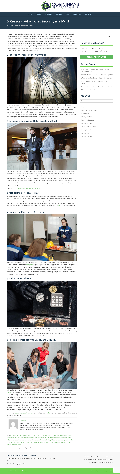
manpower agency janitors (42, 435)
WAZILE (111, 471)
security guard (47, 437)
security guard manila (65, 440)
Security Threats (86, 130)
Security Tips (85, 133)
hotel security (14, 435)
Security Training (86, 136)
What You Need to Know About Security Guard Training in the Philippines (96, 88)
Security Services (86, 123)
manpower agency (26, 435)
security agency (23, 437)
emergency (29, 265)
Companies (48, 14)
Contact (88, 14)
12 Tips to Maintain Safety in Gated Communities (96, 78)
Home (30, 14)
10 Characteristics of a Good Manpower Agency (96, 75)
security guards (45, 442)
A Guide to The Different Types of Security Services (94, 82)
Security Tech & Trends (88, 126)
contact (48, 413)
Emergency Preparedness (89, 110)
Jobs (67, 14)
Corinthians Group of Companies (20, 471)
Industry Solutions (86, 117)
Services (59, 14)
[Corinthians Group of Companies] (60, 6)
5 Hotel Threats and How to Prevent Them (26, 188)
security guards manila (58, 442)
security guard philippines (15, 442)
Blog (82, 107)
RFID (59, 205)
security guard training (31, 442)
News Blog (77, 14)
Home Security (85, 113)
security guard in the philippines (47, 440)
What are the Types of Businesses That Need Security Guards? (95, 70)
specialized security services (23, 413)
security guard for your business (25, 440)
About (38, 14)
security (14, 437)
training (9, 392)
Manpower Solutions (87, 120)
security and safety (35, 437)
